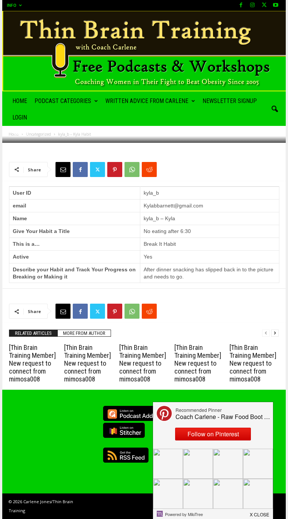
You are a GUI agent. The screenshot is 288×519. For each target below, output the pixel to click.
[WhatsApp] (132, 169)
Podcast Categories (62, 100)
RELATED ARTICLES (33, 333)
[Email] (63, 169)
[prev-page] (266, 333)
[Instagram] (252, 5)
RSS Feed (125, 455)
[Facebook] (240, 5)
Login (19, 117)
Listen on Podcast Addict (133, 413)
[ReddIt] (149, 169)
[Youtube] (275, 5)
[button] (274, 109)
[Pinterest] (114, 169)
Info (11, 5)
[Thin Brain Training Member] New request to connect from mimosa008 (32, 363)
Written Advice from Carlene (146, 100)
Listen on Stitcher (124, 430)
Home (19, 100)
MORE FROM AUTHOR (84, 333)
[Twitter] (97, 169)
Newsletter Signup (229, 100)
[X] (264, 5)
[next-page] (275, 333)
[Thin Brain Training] (144, 51)
